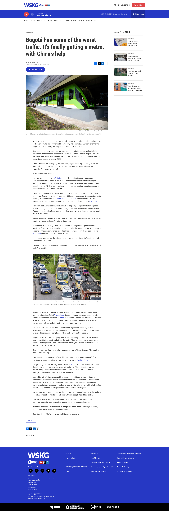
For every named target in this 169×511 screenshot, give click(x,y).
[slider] (35, 14)
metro (73, 364)
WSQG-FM (42, 496)
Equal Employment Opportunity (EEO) (103, 467)
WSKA (45, 498)
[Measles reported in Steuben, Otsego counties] (120, 72)
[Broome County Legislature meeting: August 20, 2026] (120, 57)
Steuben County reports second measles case (133, 43)
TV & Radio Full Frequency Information (129, 453)
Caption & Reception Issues (125, 458)
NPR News (29, 33)
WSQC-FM (30, 498)
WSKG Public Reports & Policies (101, 462)
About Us (68, 453)
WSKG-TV (40, 498)
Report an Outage (122, 462)
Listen (32, 20)
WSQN (35, 498)
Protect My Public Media (98, 471)
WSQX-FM (36, 496)
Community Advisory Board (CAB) (76, 467)
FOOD (62, 20)
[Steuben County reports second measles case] (120, 42)
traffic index (57, 178)
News (26, 20)
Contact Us (94, 453)
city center (37, 233)
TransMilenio (59, 315)
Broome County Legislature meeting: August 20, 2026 (135, 58)
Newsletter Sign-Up (123, 467)
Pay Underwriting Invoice (124, 471)
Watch (39, 20)
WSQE (47, 496)
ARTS (56, 20)
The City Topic (82, 360)
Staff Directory (96, 458)
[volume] (32, 14)
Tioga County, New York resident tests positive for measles (135, 88)
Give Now (139, 5)
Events (81, 20)
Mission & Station (71, 458)
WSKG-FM (30, 496)
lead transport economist (67, 199)
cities (62, 318)
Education (48, 20)
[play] (26, 14)
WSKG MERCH (91, 20)
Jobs (67, 471)
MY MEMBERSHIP (124, 5)
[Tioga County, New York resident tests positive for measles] (120, 87)
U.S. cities (93, 201)
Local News (131, 38)
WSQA (52, 496)
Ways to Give (71, 20)
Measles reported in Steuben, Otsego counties (134, 73)
